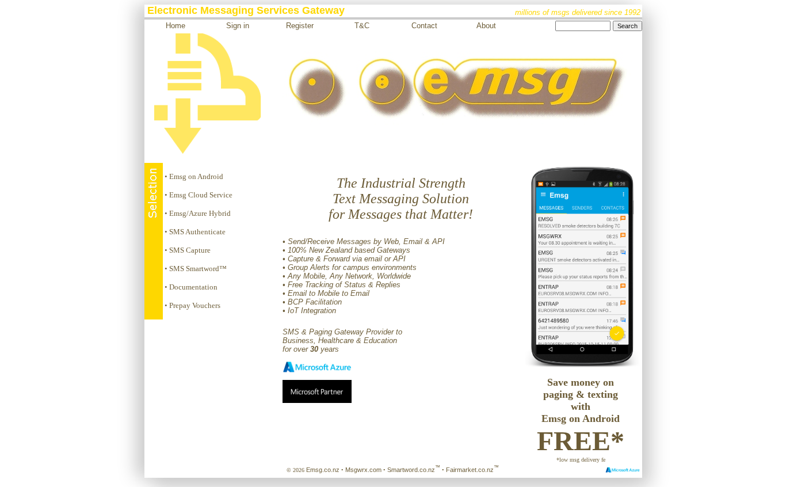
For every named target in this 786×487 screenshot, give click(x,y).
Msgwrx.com (363, 469)
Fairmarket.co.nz (472, 469)
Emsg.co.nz (322, 469)
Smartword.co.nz (413, 469)
